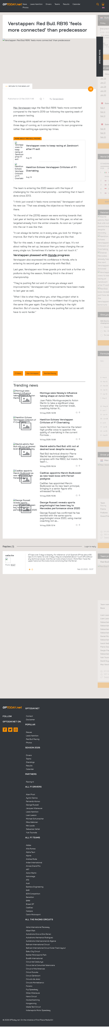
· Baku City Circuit (32, 951)
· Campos (29, 911)
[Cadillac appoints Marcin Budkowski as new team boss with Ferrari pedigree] (25, 474)
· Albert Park (30, 931)
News (25, 4)
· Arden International (33, 862)
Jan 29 (103, 91)
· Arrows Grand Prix (32, 866)
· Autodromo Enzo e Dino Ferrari (38, 934)
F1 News (18, 373)
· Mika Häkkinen (31, 822)
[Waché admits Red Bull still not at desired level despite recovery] (25, 446)
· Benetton (29, 897)
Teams (57, 4)
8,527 (13, 565)
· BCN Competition (32, 894)
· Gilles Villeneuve (32, 993)
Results (66, 4)
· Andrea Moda (31, 859)
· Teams (28, 759)
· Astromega (30, 876)
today (12, 4)
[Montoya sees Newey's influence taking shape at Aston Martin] (25, 394)
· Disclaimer (30, 719)
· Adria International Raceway (37, 927)
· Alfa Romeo (30, 849)
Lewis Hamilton (36, 4)
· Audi (27, 883)
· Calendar (29, 769)
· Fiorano (28, 986)
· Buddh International (34, 958)
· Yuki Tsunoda (31, 832)
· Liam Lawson (31, 815)
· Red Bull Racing (32, 739)
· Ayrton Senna (31, 798)
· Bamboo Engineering (34, 887)
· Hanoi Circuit (31, 996)
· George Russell (32, 805)
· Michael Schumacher (34, 819)
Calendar (76, 4)
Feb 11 (102, 108)
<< (17, 86)
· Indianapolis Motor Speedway (38, 1010)
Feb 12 (102, 112)
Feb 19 (102, 133)
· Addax (28, 845)
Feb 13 (102, 116)
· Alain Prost (30, 794)
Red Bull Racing (50, 373)
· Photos (28, 743)
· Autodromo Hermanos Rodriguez (39, 937)
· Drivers (28, 755)
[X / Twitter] (10, 730)
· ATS (27, 880)
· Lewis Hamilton (31, 736)
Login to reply (90, 546)
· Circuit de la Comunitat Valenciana (40, 965)
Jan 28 (103, 87)
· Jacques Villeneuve (33, 808)
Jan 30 (103, 95)
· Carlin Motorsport (33, 914)
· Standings (30, 762)
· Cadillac (29, 907)
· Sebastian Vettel (32, 829)
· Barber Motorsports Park (35, 955)
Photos (25, 7)
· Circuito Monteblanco (34, 982)
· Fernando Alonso (32, 801)
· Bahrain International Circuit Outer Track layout (45, 948)
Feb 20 (103, 137)
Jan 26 (103, 78)
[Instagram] (16, 730)
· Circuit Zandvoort (32, 976)
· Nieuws (28, 732)
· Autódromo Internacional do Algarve (40, 941)
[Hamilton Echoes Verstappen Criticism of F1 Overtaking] (25, 419)
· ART (27, 869)
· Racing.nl (29, 782)
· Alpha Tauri (30, 852)
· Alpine (28, 856)
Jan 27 (103, 83)
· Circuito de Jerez (32, 979)
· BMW (27, 901)
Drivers (48, 4)
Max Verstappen (22, 107)
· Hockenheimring (32, 1000)
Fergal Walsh (58, 99)
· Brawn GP (29, 904)
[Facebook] (5, 730)
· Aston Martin (30, 873)
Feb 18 (102, 129)
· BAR (27, 890)
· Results (28, 766)
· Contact (29, 716)
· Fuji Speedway (31, 989)
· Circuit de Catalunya (34, 962)
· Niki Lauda (30, 826)
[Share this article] (90, 89)
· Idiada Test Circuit (33, 1007)
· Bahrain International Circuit (37, 944)
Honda (52, 255)
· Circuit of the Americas (35, 969)
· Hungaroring (30, 1003)
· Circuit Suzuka (31, 972)
